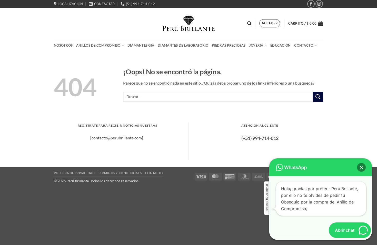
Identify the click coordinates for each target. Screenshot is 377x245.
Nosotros (63, 45)
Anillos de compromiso (98, 45)
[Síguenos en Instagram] (319, 3)
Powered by (267, 198)
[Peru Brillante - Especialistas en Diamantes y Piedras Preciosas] (188, 23)
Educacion (280, 45)
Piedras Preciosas (228, 45)
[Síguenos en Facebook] (311, 3)
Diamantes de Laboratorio (183, 45)
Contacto (303, 45)
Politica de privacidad (74, 173)
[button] (249, 23)
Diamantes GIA (140, 45)
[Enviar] (318, 97)
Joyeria (256, 45)
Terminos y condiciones (120, 173)
